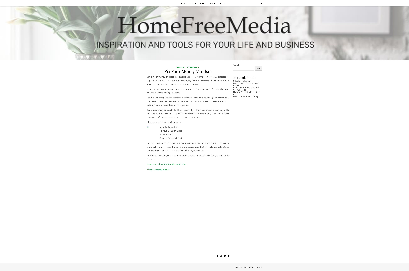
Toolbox (223, 3)
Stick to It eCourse (241, 81)
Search (236, 65)
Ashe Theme (239, 267)
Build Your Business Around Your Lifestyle (246, 88)
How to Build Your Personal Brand (245, 84)
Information (193, 67)
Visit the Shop (206, 3)
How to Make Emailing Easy (245, 96)
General (181, 67)
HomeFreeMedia (188, 3)
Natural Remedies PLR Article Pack (246, 93)
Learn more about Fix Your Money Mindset (166, 164)
